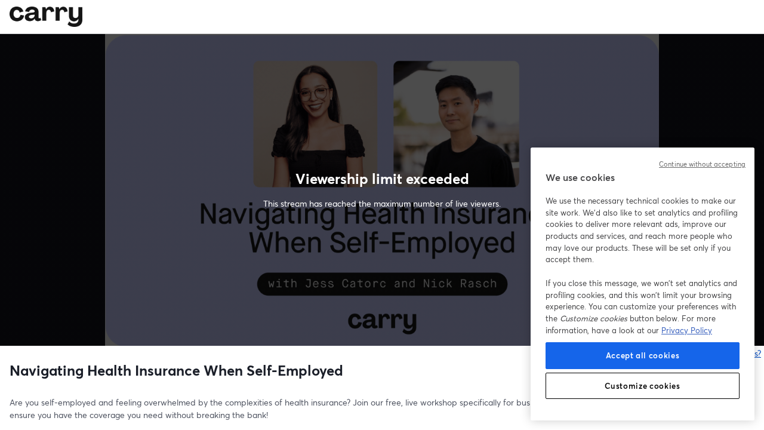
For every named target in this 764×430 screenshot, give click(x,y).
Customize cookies (642, 385)
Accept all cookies (643, 355)
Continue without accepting (702, 164)
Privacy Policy (686, 330)
